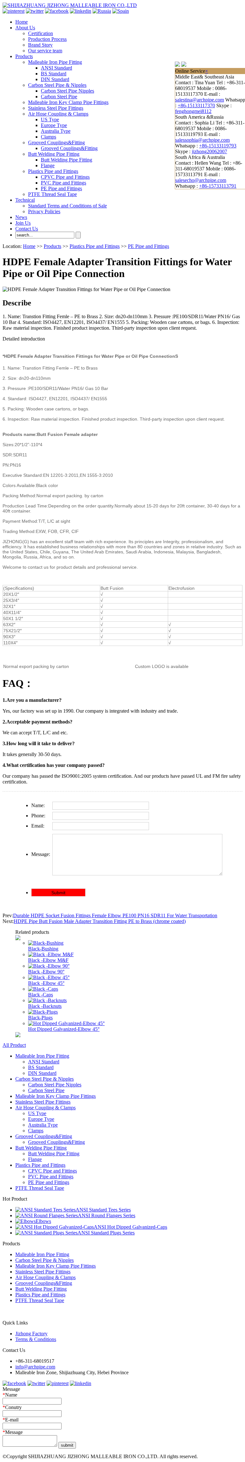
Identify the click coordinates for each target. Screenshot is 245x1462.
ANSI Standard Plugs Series (106, 1232)
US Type (50, 119)
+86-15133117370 (196, 105)
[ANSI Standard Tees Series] (45, 1209)
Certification (40, 33)
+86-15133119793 (217, 145)
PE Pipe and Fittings (61, 188)
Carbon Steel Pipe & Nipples (57, 85)
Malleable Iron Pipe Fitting (55, 62)
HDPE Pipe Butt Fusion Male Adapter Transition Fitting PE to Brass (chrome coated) (100, 921)
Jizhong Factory (31, 1333)
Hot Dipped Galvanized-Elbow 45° (64, 1029)
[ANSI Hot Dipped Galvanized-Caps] (54, 1227)
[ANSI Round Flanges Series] (46, 1215)
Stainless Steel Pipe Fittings (55, 108)
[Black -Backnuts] (47, 1000)
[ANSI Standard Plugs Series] (46, 1232)
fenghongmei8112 (193, 111)
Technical (25, 200)
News (21, 217)
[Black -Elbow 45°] (49, 977)
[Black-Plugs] (43, 1012)
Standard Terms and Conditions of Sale (67, 205)
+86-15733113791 (217, 186)
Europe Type (54, 125)
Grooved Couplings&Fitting (56, 142)
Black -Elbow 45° (46, 983)
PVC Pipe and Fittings (63, 182)
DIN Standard (55, 79)
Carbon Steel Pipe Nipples (67, 91)
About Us (25, 27)
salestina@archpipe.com (199, 99)
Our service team (45, 50)
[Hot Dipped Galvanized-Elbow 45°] (66, 1023)
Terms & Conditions (35, 1339)
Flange (48, 165)
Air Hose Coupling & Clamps (58, 113)
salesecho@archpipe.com (200, 180)
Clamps (48, 136)
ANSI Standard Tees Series (103, 1209)
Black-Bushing (43, 948)
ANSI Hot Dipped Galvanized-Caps (130, 1227)
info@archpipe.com (35, 1366)
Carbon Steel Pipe (59, 96)
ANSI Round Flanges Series (106, 1215)
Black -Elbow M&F (48, 960)
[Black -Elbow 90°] (49, 966)
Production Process (47, 39)
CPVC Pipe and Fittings (65, 177)
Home (21, 22)
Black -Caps (40, 994)
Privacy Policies (44, 211)
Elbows (43, 1221)
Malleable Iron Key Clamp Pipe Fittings (68, 102)
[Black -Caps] (43, 989)
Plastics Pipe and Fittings (53, 171)
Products (24, 56)
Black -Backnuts (45, 1006)
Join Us (23, 223)
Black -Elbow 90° (46, 971)
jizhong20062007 (209, 151)
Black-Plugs (40, 1017)
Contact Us (26, 228)
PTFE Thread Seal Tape (52, 194)
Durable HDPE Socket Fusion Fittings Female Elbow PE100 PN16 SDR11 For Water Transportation (115, 915)
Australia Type (56, 131)
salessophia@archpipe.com (202, 140)
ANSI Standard (56, 68)
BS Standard (53, 73)
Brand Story (40, 45)
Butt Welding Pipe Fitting (53, 154)
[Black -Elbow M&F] (51, 954)
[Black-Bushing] (45, 943)
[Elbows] (25, 1221)
